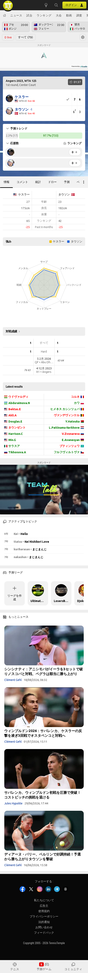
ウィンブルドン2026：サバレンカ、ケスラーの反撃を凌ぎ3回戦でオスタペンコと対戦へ (43, 733)
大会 (59, 15)
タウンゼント (17, 427)
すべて (25, 37)
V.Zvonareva (71, 433)
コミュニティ (73, 969)
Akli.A (12, 415)
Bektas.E (14, 409)
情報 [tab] (6, 182)
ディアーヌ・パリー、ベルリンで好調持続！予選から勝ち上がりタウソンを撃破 (42, 856)
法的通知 (44, 922)
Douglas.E (15, 421)
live (8, 37)
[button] (56, 5)
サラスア (14, 446)
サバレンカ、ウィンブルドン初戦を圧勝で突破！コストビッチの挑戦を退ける (42, 794)
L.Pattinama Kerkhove (64, 427)
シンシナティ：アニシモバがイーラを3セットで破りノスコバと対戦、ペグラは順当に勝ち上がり (43, 671)
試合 (29, 15)
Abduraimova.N (19, 403)
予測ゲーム (44, 969)
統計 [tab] (38, 182)
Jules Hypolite (13, 803)
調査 (79, 15)
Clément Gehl (13, 680)
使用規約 (44, 911)
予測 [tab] (67, 182)
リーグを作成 (14, 597)
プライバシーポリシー (44, 916)
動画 (69, 15)
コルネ (75, 396)
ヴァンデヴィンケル (67, 415)
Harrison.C (15, 433)
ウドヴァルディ (18, 396)
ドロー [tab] (52, 182)
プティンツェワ (70, 446)
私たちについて (44, 900)
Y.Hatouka (72, 421)
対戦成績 (11, 331)
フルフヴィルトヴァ (67, 452)
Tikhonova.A (17, 452)
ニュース (16, 15)
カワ (77, 402)
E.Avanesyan (71, 440)
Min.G (12, 440)
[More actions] (83, 182)
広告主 (44, 905)
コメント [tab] (22, 182)
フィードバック (44, 932)
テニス (14, 969)
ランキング (44, 15)
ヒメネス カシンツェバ (65, 409)
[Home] (4, 15)
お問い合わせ (44, 927)
